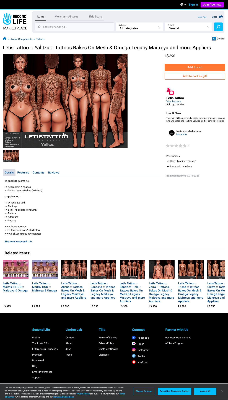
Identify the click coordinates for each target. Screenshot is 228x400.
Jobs (68, 349)
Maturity (171, 25)
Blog (34, 366)
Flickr (140, 343)
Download (38, 360)
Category (122, 25)
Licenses (104, 354)
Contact (70, 337)
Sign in (193, 4)
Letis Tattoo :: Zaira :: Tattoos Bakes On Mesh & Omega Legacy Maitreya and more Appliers (161, 292)
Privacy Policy (106, 343)
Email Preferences (42, 371)
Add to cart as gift (195, 76)
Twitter (141, 356)
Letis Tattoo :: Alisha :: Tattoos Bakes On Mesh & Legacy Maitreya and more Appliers (73, 290)
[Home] (4, 39)
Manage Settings (144, 391)
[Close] (222, 391)
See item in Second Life (18, 241)
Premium (37, 354)
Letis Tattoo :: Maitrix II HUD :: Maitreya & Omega (15, 287)
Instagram (143, 350)
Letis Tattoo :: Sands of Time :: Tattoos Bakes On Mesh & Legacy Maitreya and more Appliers (132, 292)
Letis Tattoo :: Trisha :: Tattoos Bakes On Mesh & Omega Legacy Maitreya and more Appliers (190, 292)
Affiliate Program (174, 343)
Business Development (178, 337)
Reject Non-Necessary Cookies (174, 391)
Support (36, 377)
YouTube (142, 362)
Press (69, 354)
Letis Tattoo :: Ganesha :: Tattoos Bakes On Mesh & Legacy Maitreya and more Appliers (102, 290)
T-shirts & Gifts (40, 343)
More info (181, 134)
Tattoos (40, 39)
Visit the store (173, 101)
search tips (202, 17)
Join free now (212, 4)
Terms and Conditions (63, 397)
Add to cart (194, 67)
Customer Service (108, 349)
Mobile (36, 337)
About (69, 343)
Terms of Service (108, 337)
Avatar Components (21, 39)
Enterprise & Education (45, 349)
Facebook (143, 337)
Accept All (205, 391)
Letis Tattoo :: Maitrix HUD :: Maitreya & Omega (44, 287)
